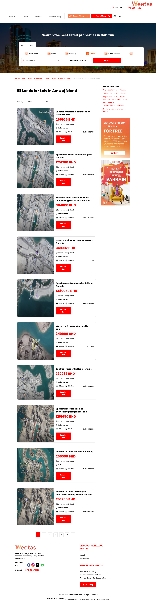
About (82, 555)
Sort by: (20, 101)
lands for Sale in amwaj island (58, 78)
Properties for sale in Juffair (114, 96)
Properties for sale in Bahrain (114, 93)
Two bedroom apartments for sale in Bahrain (115, 101)
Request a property (88, 572)
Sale (24, 16)
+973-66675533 (133, 8)
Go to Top (89, 585)
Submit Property (103, 16)
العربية (112, 8)
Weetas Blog (55, 16)
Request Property (80, 16)
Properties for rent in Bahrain (114, 90)
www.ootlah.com (103, 599)
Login (119, 16)
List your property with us (90, 575)
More (37, 16)
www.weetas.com (71, 599)
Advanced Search (78, 60)
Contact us (84, 558)
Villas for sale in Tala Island (113, 105)
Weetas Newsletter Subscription (93, 578)
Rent (11, 16)
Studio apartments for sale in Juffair (114, 110)
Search (107, 60)
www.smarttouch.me (87, 599)
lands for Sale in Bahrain (32, 78)
